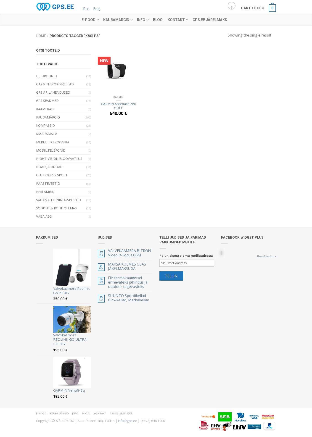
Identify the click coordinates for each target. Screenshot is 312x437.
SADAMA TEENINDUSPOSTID (58, 200)
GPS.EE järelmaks (210, 20)
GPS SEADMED (47, 100)
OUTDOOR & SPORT (52, 175)
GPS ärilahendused (53, 92)
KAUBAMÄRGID (116, 20)
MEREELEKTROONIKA (52, 142)
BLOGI (158, 20)
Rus (86, 8)
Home (41, 36)
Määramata (46, 134)
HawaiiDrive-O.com (266, 256)
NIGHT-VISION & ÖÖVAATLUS (59, 158)
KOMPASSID (45, 125)
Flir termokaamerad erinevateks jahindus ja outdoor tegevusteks (128, 282)
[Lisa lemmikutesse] (133, 53)
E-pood (88, 20)
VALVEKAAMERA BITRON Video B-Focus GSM (129, 253)
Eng (96, 8)
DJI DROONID (46, 76)
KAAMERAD (45, 109)
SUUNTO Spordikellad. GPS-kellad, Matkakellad (128, 298)
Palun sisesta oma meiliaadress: (186, 255)
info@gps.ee (127, 421)
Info (141, 20)
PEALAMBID (45, 192)
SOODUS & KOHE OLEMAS (56, 208)
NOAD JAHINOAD (49, 167)
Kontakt (176, 20)
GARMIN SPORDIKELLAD (55, 84)
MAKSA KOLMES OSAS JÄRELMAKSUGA (127, 266)
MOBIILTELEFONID (51, 150)
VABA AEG (44, 216)
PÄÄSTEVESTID (48, 183)
